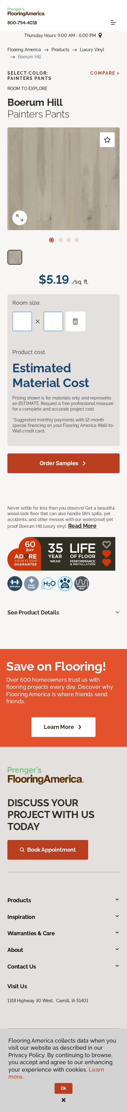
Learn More (59, 727)
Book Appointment (51, 849)
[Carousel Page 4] (76, 240)
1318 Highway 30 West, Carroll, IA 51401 (47, 1000)
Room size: (26, 303)
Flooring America (24, 49)
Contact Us (21, 966)
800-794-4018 (22, 22)
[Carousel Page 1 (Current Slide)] (51, 240)
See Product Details (33, 612)
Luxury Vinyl (92, 49)
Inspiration (21, 917)
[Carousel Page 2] (60, 240)
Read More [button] (82, 526)
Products (60, 49)
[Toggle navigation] (113, 22)
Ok (64, 1088)
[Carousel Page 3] (68, 240)
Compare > (105, 73)
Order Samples (59, 463)
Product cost (28, 352)
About (15, 950)
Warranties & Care (31, 933)
